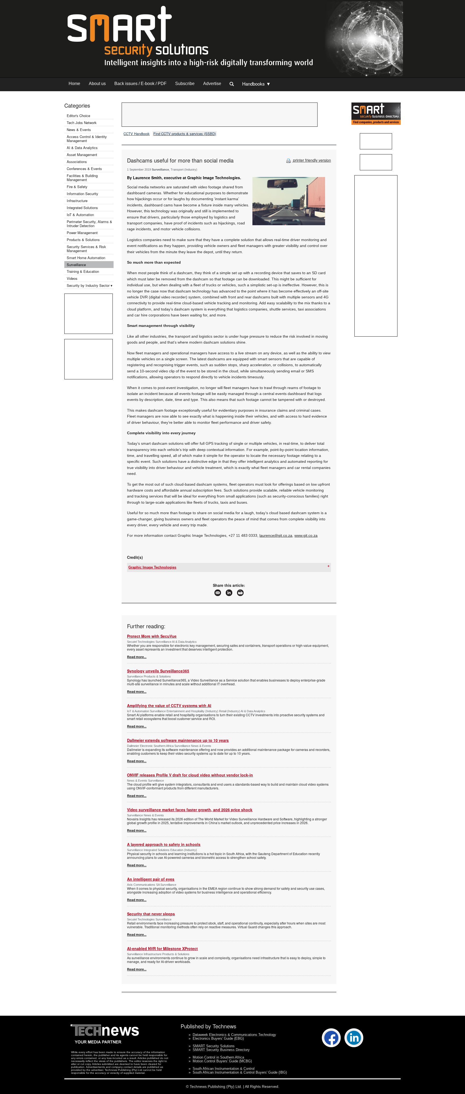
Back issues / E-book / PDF (140, 83)
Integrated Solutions (82, 207)
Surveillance (76, 264)
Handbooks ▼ (256, 83)
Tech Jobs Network (82, 122)
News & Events (79, 129)
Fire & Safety (77, 186)
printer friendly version (311, 160)
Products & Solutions (83, 239)
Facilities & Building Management (82, 177)
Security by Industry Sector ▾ (89, 285)
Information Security (82, 193)
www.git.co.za (306, 535)
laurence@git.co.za (275, 535)
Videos (72, 278)
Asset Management (82, 154)
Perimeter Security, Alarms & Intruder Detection (89, 223)
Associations (77, 161)
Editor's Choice (78, 115)
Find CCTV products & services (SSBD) (184, 133)
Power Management (82, 232)
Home (74, 83)
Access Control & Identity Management (87, 138)
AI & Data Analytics (82, 147)
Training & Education (83, 271)
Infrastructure (77, 200)
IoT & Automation (80, 214)
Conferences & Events (84, 168)
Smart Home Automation (86, 257)
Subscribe (185, 83)
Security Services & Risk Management (86, 248)
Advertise (212, 83)
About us (97, 83)
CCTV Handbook (137, 133)
